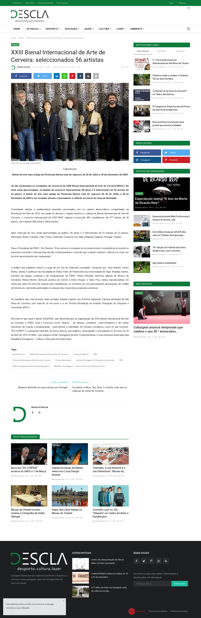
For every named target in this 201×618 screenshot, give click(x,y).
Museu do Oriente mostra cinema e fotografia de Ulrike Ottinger (28, 513)
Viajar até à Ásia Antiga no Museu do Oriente (67, 511)
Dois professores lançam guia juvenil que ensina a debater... (168, 124)
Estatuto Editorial (45, 3)
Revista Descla (23, 67)
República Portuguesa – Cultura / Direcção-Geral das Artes (79, 366)
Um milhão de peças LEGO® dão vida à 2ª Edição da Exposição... (169, 233)
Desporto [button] (52, 28)
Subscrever (180, 583)
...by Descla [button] (32, 28)
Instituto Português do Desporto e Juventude (95, 360)
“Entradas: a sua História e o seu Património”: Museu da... (109, 469)
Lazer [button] (120, 28)
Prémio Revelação (63, 360)
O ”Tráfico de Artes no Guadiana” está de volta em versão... (109, 589)
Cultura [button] (104, 28)
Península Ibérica (81, 354)
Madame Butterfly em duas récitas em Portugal (42, 387)
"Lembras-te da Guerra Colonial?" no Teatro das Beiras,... (169, 93)
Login (171, 3)
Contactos (17, 3)
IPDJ (121, 360)
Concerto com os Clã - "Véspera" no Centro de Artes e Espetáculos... (110, 513)
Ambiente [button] (136, 28)
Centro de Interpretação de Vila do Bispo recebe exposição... (107, 561)
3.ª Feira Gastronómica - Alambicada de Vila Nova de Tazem (170, 62)
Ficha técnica (62, 3)
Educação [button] (71, 28)
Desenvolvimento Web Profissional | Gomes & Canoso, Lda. (171, 218)
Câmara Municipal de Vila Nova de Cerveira (32, 360)
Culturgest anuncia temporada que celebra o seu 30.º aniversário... (158, 329)
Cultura (21, 38)
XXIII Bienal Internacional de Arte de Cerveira (49, 354)
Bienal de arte (19, 354)
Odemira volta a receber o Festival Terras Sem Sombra (170, 77)
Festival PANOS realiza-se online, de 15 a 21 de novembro (109, 575)
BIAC (95, 354)
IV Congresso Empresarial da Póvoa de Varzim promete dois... (171, 108)
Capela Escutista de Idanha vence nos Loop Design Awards (67, 471)
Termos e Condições (157, 611)
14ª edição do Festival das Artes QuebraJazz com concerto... (169, 249)
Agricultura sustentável (164, 263)
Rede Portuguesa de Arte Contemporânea (31, 366)
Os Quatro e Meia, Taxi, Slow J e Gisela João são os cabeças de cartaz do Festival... (99, 389)
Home (17, 28)
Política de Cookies (179, 611)
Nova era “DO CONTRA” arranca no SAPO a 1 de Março (28, 469)
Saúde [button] (88, 28)
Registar (182, 3)
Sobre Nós (29, 3)
